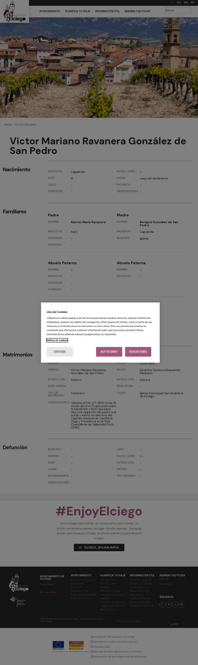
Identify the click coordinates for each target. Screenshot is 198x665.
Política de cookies (57, 340)
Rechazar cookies (138, 351)
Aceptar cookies (109, 351)
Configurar (60, 351)
